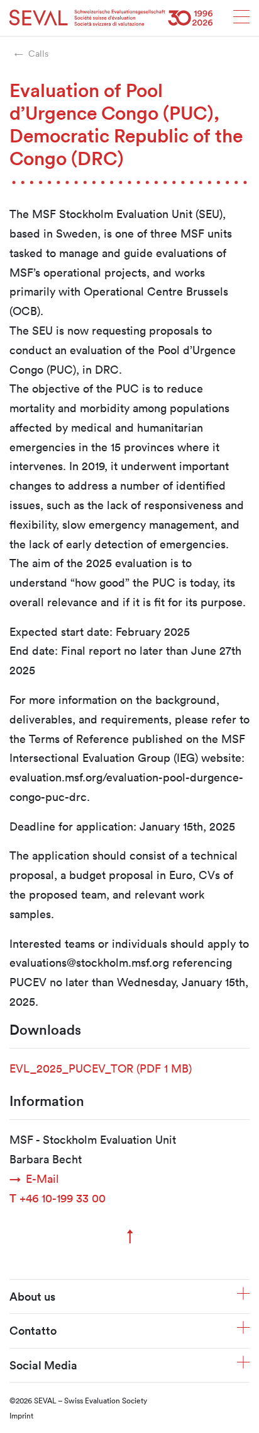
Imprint (21, 1415)
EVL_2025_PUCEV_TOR (100, 1068)
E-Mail (42, 1178)
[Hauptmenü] (241, 20)
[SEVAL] (111, 18)
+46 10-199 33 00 (57, 1198)
